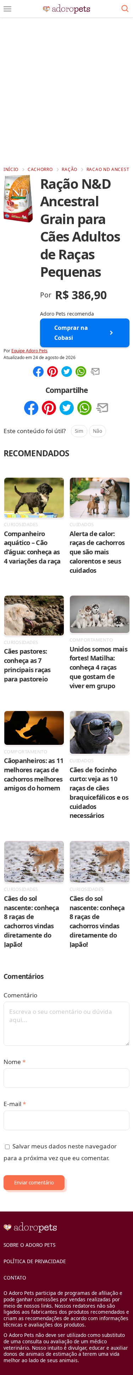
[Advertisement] (66, 92)
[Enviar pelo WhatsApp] (81, 372)
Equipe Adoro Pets (29, 351)
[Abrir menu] (7, 8)
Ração (69, 169)
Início (11, 169)
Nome (15, 1062)
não (97, 430)
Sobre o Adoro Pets (29, 1244)
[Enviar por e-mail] (95, 372)
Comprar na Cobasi (71, 333)
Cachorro (40, 169)
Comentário (20, 995)
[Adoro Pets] (66, 9)
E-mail (15, 1104)
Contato (15, 1277)
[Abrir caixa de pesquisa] (125, 9)
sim (79, 430)
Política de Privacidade (35, 1261)
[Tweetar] (66, 372)
